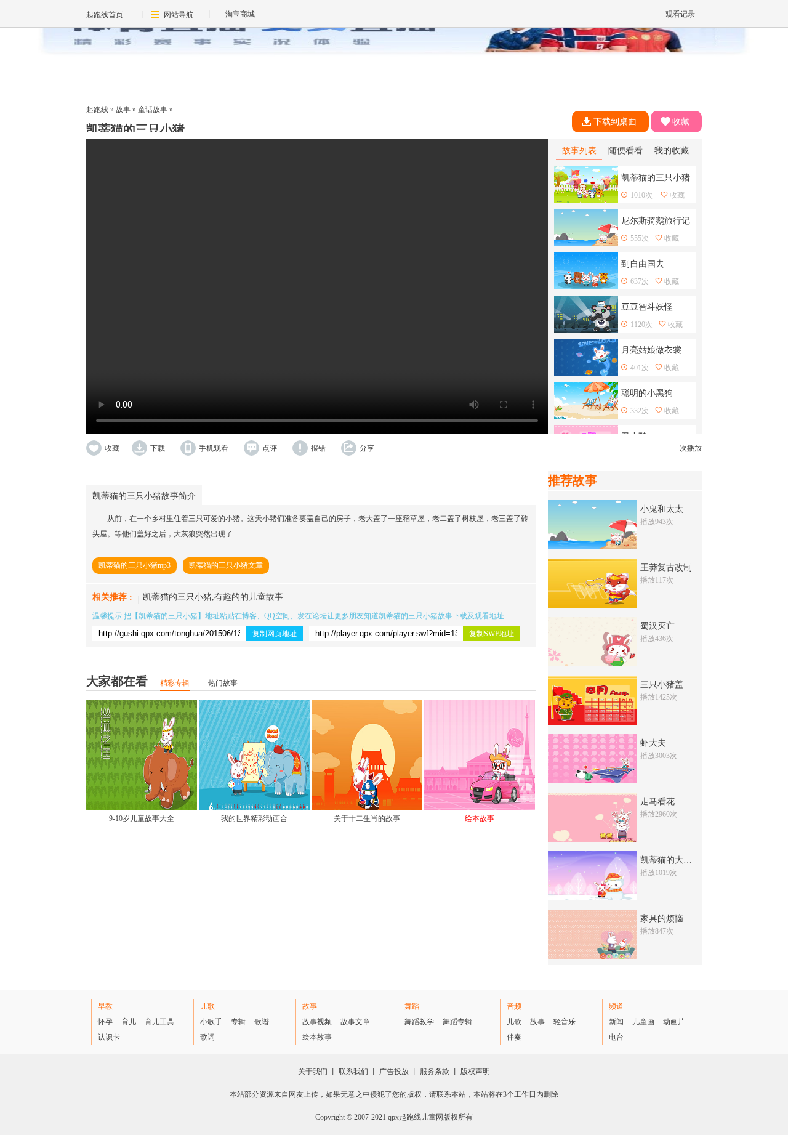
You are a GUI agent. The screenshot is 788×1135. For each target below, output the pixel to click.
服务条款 (434, 1071)
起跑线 (97, 109)
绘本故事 (317, 1037)
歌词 (207, 1037)
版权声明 (475, 1071)
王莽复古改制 (666, 567)
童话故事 (152, 109)
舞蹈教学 (419, 1021)
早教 (105, 1006)
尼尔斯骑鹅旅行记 (655, 220)
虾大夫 (653, 743)
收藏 (681, 121)
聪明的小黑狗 (647, 393)
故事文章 (355, 1021)
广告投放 (394, 1071)
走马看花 (657, 801)
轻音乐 (564, 1021)
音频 (514, 1006)
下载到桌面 (615, 121)
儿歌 (207, 1006)
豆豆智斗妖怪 (647, 307)
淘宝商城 (240, 14)
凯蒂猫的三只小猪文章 (226, 565)
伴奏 (514, 1037)
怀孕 (105, 1021)
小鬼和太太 (661, 509)
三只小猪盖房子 (670, 684)
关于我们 (313, 1071)
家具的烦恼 (661, 918)
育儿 (128, 1021)
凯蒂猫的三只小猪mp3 (134, 565)
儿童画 (643, 1021)
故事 (123, 109)
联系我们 (353, 1071)
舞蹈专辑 (457, 1021)
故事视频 (317, 1021)
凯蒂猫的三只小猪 (168, 616)
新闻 (616, 1021)
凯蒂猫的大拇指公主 (679, 860)
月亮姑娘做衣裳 (651, 350)
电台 (616, 1037)
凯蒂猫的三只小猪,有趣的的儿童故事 (213, 597)
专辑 (238, 1021)
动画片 (674, 1021)
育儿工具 (159, 1021)
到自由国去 (642, 264)
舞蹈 (411, 1006)
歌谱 (261, 1021)
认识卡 (109, 1037)
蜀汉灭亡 (657, 626)
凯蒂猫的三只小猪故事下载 (423, 616)
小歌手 (211, 1021)
